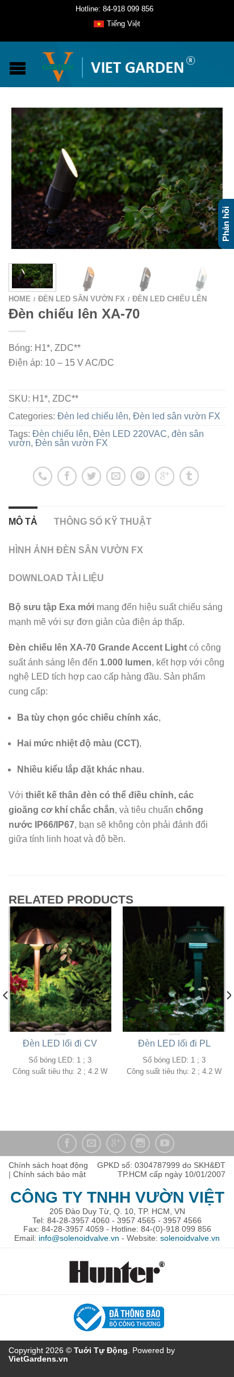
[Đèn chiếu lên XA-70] (117, 178)
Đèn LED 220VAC (130, 434)
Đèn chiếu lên (60, 434)
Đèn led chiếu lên (169, 299)
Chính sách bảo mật (49, 1174)
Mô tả (23, 521)
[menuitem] (117, 24)
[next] (223, 277)
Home (20, 299)
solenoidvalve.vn (190, 1238)
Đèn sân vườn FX (71, 443)
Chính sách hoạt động (48, 1165)
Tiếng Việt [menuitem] (123, 23)
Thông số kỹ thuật (103, 521)
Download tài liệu (56, 578)
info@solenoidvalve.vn (79, 1238)
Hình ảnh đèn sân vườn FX (76, 550)
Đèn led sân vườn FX (81, 299)
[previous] (6, 1018)
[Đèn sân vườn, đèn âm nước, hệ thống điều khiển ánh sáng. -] (118, 64)
